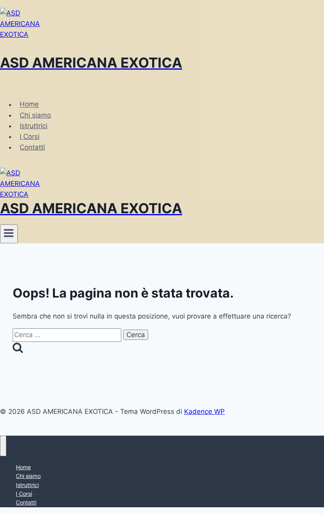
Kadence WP (204, 411)
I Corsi (30, 136)
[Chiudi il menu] (3, 446)
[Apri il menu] (9, 233)
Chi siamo (35, 115)
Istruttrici (33, 126)
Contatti (32, 147)
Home (29, 104)
